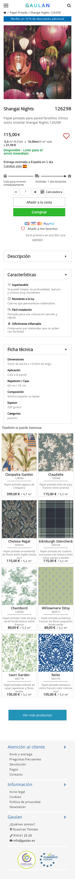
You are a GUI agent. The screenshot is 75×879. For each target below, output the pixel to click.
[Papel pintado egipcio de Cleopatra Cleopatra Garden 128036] (19, 452)
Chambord (19, 608)
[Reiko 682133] (55, 653)
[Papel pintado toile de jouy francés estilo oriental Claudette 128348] (55, 452)
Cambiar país (13, 166)
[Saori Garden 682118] (19, 653)
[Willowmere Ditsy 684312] (55, 586)
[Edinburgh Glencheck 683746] (55, 519)
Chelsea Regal (19, 541)
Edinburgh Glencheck (56, 541)
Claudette (55, 474)
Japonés (12, 418)
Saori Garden (19, 675)
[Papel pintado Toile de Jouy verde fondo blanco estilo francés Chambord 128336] (19, 586)
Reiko (56, 675)
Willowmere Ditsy (56, 608)
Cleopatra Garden (19, 474)
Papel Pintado (19, 12)
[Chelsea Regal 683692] (19, 519)
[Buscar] (70, 5)
